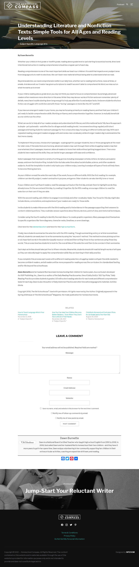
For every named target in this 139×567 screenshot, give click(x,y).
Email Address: (69, 388)
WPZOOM (130, 552)
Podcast (120, 4)
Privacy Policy (69, 536)
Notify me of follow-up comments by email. (70, 413)
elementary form (40, 227)
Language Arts (40, 44)
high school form (68, 227)
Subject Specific (27, 44)
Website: (69, 398)
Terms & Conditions (69, 533)
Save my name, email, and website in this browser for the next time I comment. (70, 408)
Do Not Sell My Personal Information (70, 539)
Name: (69, 378)
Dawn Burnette (69, 438)
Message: (70, 353)
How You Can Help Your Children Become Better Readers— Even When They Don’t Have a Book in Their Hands (66, 314)
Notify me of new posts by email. (70, 418)
